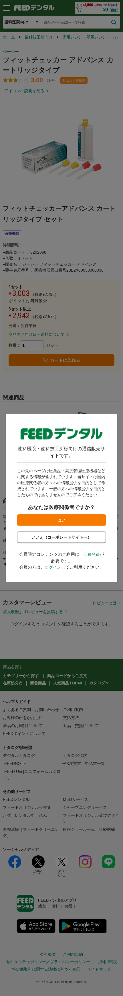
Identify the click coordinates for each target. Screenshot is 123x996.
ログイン (53, 567)
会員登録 (92, 554)
